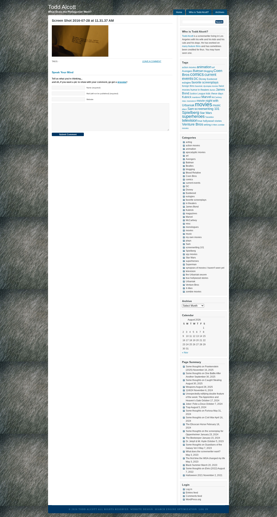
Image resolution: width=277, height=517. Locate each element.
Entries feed (192, 492)
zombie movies (193, 291)
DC (196, 79)
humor (194, 89)
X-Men (214, 125)
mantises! (196, 97)
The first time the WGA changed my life (205, 458)
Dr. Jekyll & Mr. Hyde (196, 441)
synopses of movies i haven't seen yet (205, 268)
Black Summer (193, 465)
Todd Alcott (62, 7)
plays (184, 109)
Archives (219, 12)
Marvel (206, 97)
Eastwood (212, 79)
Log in (189, 489)
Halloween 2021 (194, 475)
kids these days (214, 93)
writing (207, 124)
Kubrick (186, 97)
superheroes (193, 116)
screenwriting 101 (206, 109)
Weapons (191, 387)
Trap (188, 407)
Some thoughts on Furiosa (199, 410)
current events (193, 183)
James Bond (192, 206)
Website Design (141, 509)
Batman (198, 70)
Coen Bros (191, 176)
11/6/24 (189, 390)
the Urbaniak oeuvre (196, 274)
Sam (190, 109)
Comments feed (194, 496)
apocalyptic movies (195, 152)
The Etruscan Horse (196, 424)
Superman (191, 264)
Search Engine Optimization (176, 509)
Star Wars (206, 112)
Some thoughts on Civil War (200, 417)
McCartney (217, 97)
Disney (202, 79)
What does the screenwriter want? (203, 451)
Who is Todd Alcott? (199, 12)
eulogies (186, 82)
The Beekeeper (194, 438)
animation (204, 67)
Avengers (187, 71)
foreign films (188, 86)
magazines (191, 213)
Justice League (197, 93)
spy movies (191, 254)
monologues (192, 227)
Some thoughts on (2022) (201, 468)
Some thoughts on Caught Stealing (204, 380)
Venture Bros (192, 124)
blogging (208, 71)
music (217, 105)
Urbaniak (190, 281)
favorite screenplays (205, 82)
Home (179, 12)
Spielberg (190, 112)
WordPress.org (193, 499)
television (189, 120)
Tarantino (209, 117)
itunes (212, 90)
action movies (189, 67)
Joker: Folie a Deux (196, 404)
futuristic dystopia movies (206, 86)
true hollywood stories (210, 121)
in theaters (203, 89)
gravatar (122, 82)
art (213, 67)
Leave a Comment (151, 61)
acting (189, 142)
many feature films (191, 46)
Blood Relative (193, 172)
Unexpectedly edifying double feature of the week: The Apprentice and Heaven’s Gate (205, 397)
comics (197, 74)
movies (203, 104)
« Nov (185, 352)
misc (184, 101)
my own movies (194, 237)
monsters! (191, 101)
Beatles (190, 166)
